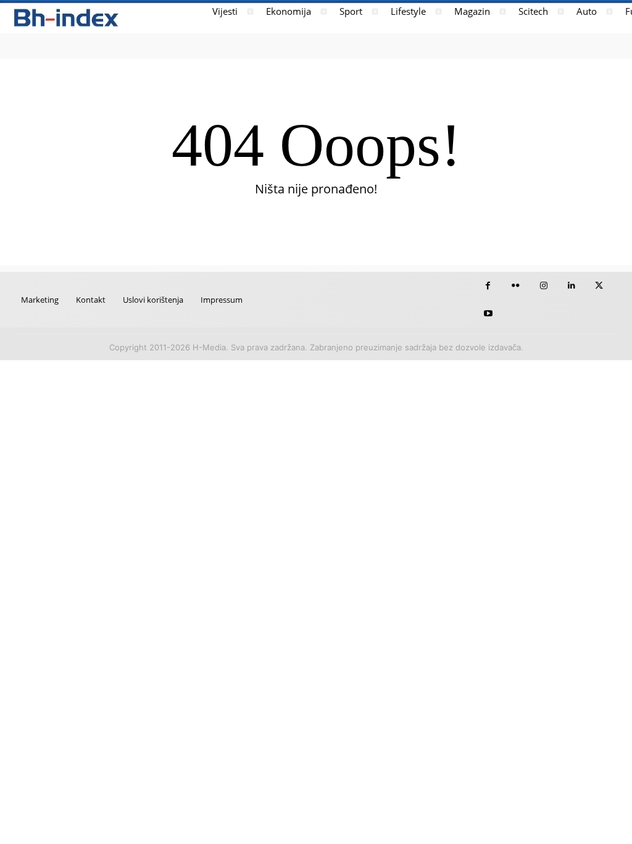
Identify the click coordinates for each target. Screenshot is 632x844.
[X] (599, 286)
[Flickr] (515, 286)
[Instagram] (543, 286)
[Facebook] (488, 286)
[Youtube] (488, 313)
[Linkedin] (571, 286)
